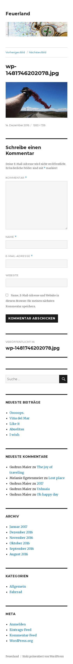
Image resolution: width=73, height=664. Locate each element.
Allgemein (18, 586)
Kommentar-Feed (23, 635)
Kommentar (16, 177)
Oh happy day (47, 494)
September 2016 (22, 549)
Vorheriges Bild (15, 52)
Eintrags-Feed (20, 630)
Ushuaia (43, 489)
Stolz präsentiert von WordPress (43, 656)
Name (11, 237)
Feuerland (18, 13)
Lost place (56, 478)
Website (12, 275)
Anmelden (18, 624)
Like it (15, 424)
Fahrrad (16, 592)
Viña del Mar (20, 418)
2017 (40, 483)
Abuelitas (17, 429)
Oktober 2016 (20, 543)
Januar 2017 (18, 527)
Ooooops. (17, 413)
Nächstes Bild (37, 52)
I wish (15, 435)
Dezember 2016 (21, 532)
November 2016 (21, 538)
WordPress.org (21, 641)
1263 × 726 (39, 125)
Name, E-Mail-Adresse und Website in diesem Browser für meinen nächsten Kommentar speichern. (32, 301)
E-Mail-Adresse (19, 256)
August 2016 (19, 554)
